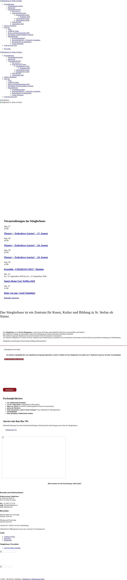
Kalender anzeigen (11, 298)
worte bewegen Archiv (19, 13)
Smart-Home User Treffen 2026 (19, 281)
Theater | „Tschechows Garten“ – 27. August (26, 233)
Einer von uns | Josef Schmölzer (19, 293)
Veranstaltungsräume (18, 38)
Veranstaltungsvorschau (15, 6)
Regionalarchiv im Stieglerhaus (21, 42)
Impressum (7, 538)
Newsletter (7, 49)
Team (9, 29)
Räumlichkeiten (13, 36)
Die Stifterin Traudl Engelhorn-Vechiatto (20, 35)
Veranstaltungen (9, 4)
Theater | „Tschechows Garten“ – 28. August (26, 245)
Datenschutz (8, 540)
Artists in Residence (10, 26)
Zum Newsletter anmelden (12, 548)
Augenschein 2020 (18, 24)
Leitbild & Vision (13, 31)
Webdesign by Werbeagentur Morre (33, 579)
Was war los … (17, 11)
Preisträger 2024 (25, 17)
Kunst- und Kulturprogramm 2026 (18, 33)
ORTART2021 (16, 22)
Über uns (7, 27)
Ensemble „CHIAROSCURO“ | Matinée (24, 269)
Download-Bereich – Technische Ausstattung (26, 40)
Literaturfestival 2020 (22, 20)
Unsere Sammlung (18, 43)
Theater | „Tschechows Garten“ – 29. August (26, 257)
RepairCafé (11, 8)
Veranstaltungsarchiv (14, 9)
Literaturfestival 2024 (22, 15)
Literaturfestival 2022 (22, 18)
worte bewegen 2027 (10, 45)
